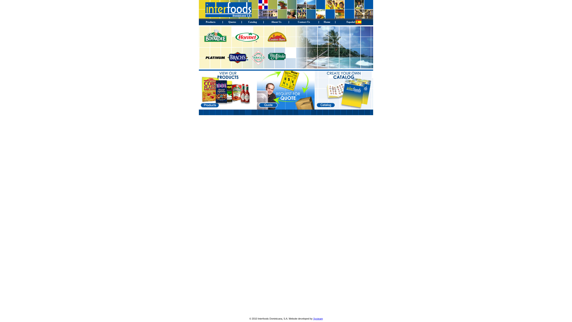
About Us (276, 22)
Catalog (252, 22)
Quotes (232, 22)
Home (327, 22)
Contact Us (304, 22)
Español (351, 22)
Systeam (318, 318)
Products (210, 22)
